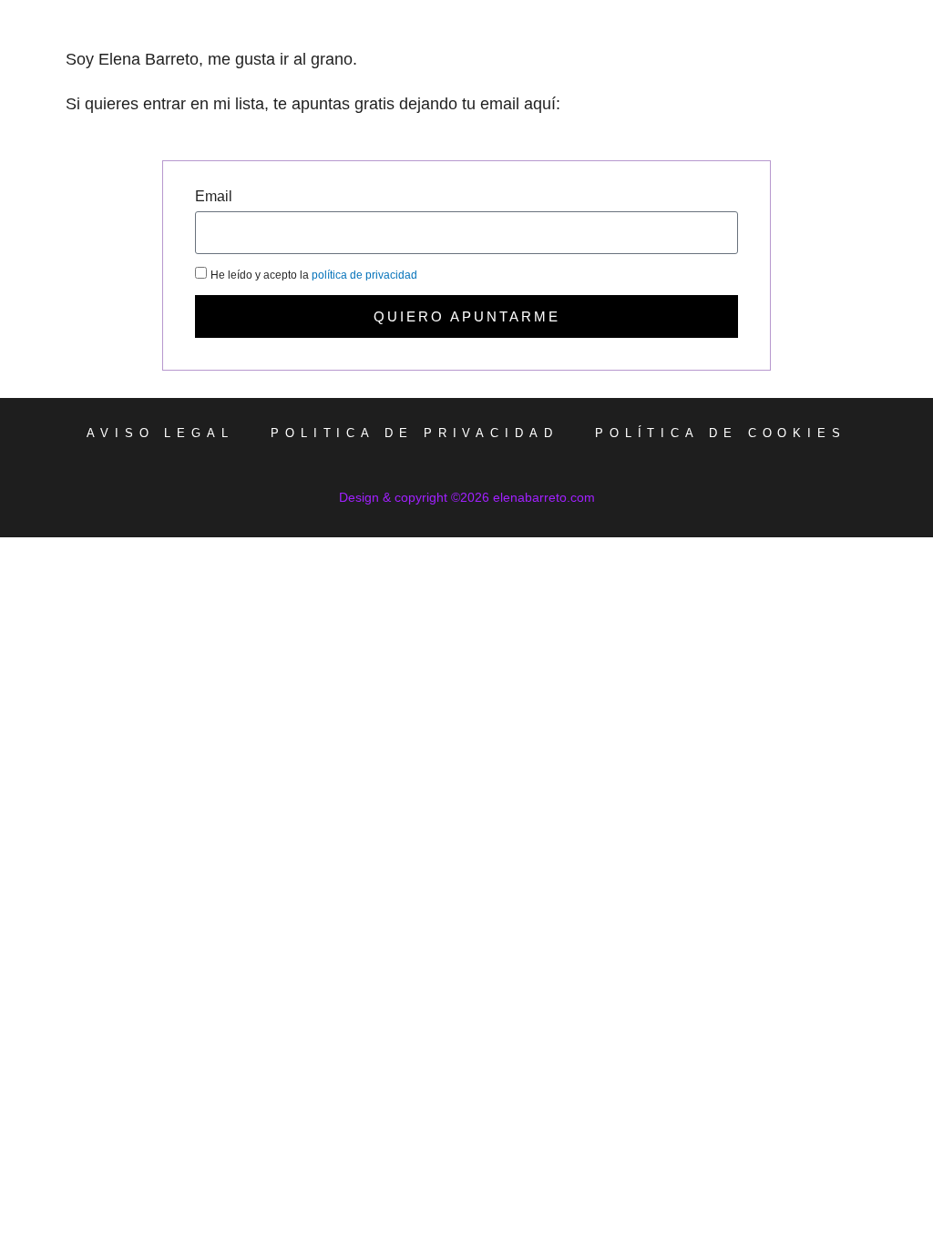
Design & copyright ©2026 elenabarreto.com (467, 497)
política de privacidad (364, 275)
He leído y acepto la (313, 275)
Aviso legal (160, 433)
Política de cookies (720, 433)
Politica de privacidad (415, 433)
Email (213, 198)
